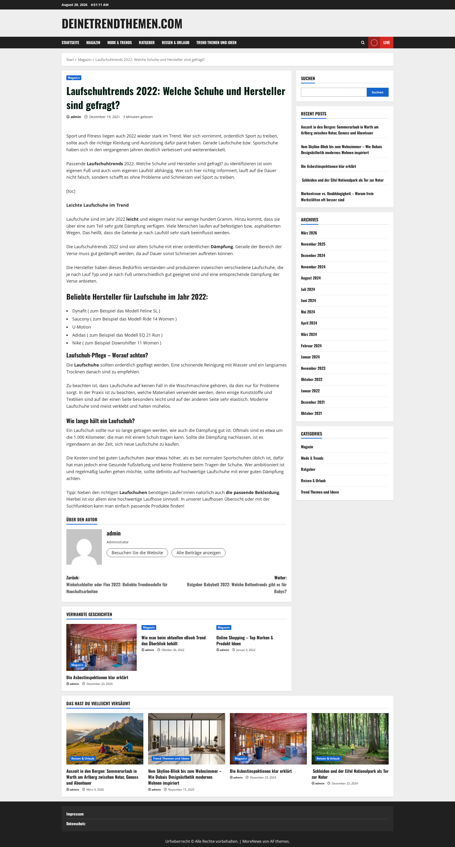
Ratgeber (147, 42)
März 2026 (309, 233)
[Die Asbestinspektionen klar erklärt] (101, 647)
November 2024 (313, 267)
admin (76, 116)
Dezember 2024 (313, 255)
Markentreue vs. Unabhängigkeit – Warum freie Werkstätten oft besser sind (337, 196)
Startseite (70, 42)
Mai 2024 (308, 312)
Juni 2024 (308, 300)
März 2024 (309, 334)
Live (386, 42)
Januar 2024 (310, 357)
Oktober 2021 (311, 413)
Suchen (308, 78)
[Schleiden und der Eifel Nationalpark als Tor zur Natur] (350, 739)
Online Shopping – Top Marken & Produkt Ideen (244, 640)
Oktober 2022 (311, 379)
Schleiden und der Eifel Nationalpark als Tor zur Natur (342, 180)
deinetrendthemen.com (122, 23)
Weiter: (237, 584)
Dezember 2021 (313, 402)
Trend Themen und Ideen (216, 42)
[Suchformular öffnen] (363, 42)
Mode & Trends (119, 42)
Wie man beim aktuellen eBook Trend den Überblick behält (173, 640)
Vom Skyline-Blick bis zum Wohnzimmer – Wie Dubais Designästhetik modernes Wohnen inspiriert (341, 150)
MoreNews (252, 841)
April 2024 (309, 323)
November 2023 (313, 368)
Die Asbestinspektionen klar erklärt (97, 677)
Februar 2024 (311, 345)
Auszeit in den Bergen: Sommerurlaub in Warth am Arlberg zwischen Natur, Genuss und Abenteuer (339, 130)
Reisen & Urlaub (175, 42)
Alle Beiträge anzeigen (199, 552)
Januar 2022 (310, 391)
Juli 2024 (308, 289)
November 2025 (313, 244)
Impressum (75, 814)
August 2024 (311, 278)
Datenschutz (75, 823)
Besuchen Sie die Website (137, 552)
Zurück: (117, 584)
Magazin (93, 42)
